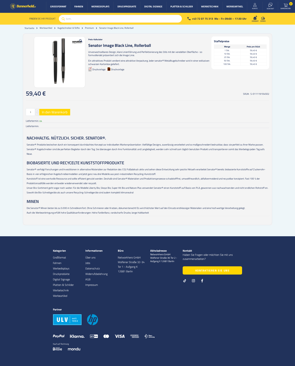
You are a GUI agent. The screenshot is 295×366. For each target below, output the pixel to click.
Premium (89, 28)
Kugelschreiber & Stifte (69, 28)
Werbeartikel (46, 28)
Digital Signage (61, 279)
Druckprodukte (61, 274)
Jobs (87, 263)
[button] (80, 43)
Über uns (90, 257)
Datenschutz (92, 268)
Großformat (59, 257)
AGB (87, 279)
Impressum (91, 285)
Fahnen (57, 263)
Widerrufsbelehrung (96, 274)
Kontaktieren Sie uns (212, 270)
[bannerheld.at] (23, 6)
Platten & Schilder (63, 285)
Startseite (29, 28)
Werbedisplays (61, 268)
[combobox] (120, 19)
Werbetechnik (61, 290)
